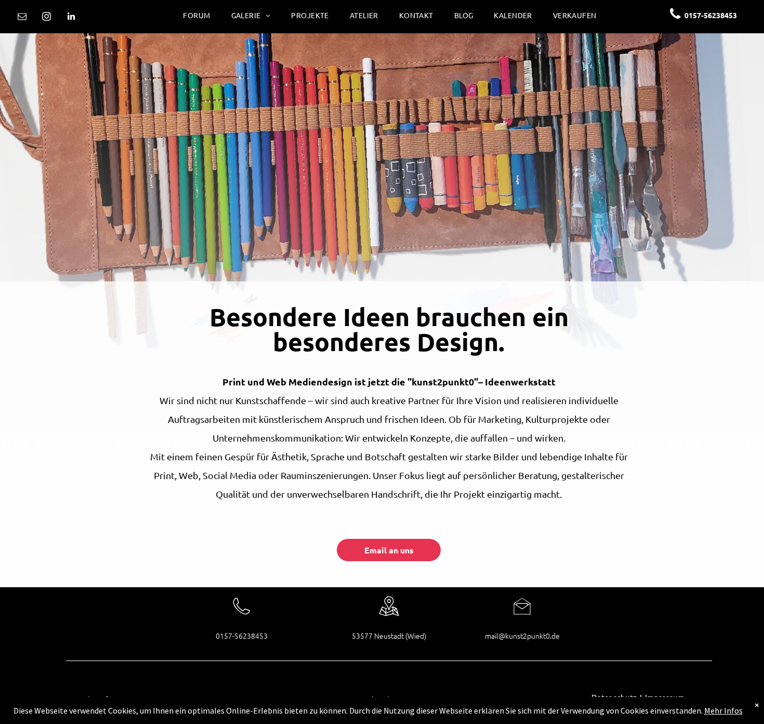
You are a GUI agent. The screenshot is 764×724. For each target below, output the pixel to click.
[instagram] (46, 17)
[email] (22, 17)
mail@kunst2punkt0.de (522, 635)
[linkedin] (70, 17)
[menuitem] (196, 13)
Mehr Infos (723, 710)
